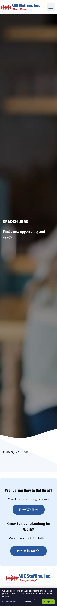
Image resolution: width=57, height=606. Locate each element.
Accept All (48, 601)
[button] (51, 7)
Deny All (28, 601)
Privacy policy (9, 601)
